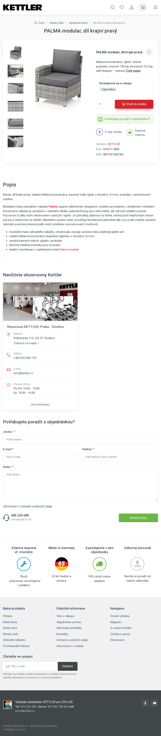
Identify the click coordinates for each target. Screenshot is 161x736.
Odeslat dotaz (138, 518)
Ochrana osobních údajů (72, 640)
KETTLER (114, 144)
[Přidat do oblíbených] (149, 52)
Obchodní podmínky (69, 628)
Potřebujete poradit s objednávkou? (127, 119)
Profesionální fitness (16, 646)
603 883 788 (55, 706)
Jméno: (9, 431)
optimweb (20, 729)
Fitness (7, 616)
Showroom (117, 640)
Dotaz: (8, 466)
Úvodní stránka (119, 616)
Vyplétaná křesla (78, 22)
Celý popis (133, 71)
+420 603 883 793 (25, 358)
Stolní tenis (10, 628)
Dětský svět (10, 634)
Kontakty (62, 634)
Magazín (115, 622)
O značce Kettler (121, 628)
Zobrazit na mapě (25, 343)
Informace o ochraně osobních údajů (27, 506)
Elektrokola (10, 622)
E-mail (8, 449)
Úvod (41, 22)
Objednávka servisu (69, 622)
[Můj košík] (142, 7)
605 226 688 (20, 515)
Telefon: (88, 449)
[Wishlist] (121, 7)
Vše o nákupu (65, 616)
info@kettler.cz (23, 373)
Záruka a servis (120, 634)
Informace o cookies (70, 646)
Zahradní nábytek (14, 640)
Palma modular (69, 249)
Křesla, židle (56, 22)
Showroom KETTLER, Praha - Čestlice (35, 327)
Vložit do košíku (136, 104)
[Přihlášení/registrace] (131, 7)
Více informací (40, 404)
